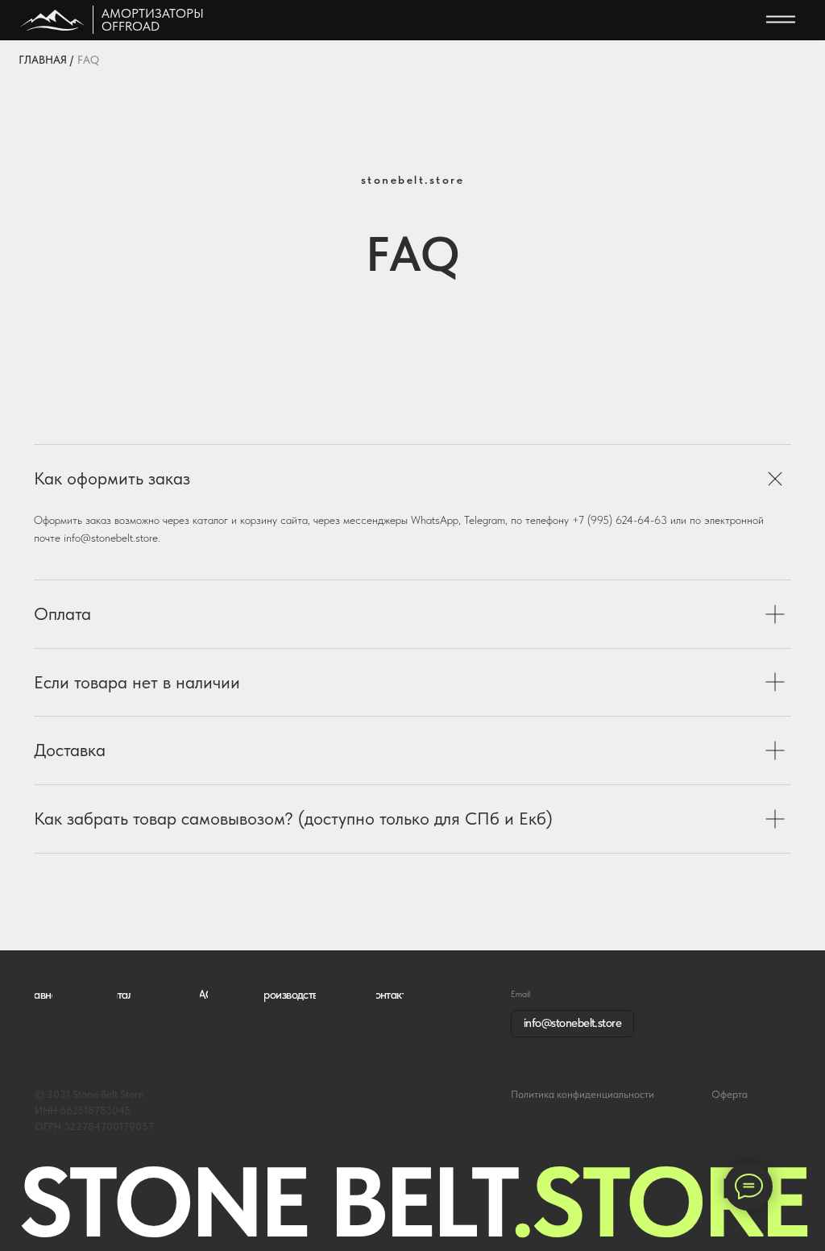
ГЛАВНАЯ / (46, 59)
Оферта (729, 1094)
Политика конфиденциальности (582, 1094)
